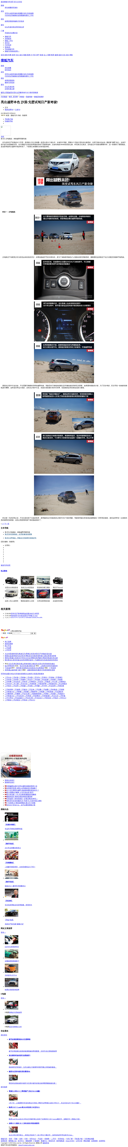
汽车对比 (8, 15)
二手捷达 (24, 689)
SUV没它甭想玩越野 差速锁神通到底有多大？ (22, 790)
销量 (9, 7)
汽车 (34, 55)
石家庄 (17, 664)
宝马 (24, 654)
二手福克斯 (9, 689)
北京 (10, 664)
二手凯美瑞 (49, 691)
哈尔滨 (22, 666)
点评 (22, 27)
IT (31, 55)
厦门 (16, 670)
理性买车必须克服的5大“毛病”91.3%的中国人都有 (24, 801)
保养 (6, 21)
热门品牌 (8, 641)
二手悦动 (24, 700)
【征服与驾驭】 (10, 824)
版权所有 (46, 1143)
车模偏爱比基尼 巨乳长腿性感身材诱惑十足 (21, 786)
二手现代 (43, 677)
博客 (71, 55)
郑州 (18, 668)
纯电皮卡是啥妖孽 (15, 1012)
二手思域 (27, 696)
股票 (28, 55)
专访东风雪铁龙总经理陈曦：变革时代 (18, 905)
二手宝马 (36, 677)
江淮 (15, 658)
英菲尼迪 (16, 660)
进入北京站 (18, 2)
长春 (26, 666)
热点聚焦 (4, 571)
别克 (32, 654)
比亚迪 (10, 656)
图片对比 (11, 674)
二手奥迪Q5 (60, 694)
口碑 (12, 89)
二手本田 (15, 679)
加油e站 (7, 47)
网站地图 (87, 1141)
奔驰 (43, 654)
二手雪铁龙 (32, 681)
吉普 (47, 656)
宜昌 (32, 668)
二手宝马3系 (25, 694)
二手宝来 (31, 689)
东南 (45, 660)
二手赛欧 (45, 694)
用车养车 (4, 1035)
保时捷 (40, 656)
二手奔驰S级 (45, 696)
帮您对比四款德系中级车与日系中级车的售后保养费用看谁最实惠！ (33, 1083)
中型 (13, 92)
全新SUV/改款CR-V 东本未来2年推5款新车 (24, 1123)
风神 (49, 660)
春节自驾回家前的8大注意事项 (19, 1039)
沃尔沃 (26, 658)
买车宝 (7, 43)
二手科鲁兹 (53, 689)
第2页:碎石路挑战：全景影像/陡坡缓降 (18, 534)
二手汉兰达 (54, 696)
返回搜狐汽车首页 (7, 2)
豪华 (21, 92)
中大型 (17, 92)
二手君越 (52, 694)
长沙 (35, 668)
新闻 (2, 5)
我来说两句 (12, 109)
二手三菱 (15, 684)
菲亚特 (30, 660)
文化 (63, 55)
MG (11, 660)
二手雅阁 (17, 694)
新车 (12, 13)
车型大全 (8, 13)
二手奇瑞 (52, 679)
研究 (12, 7)
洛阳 (24, 668)
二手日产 (29, 679)
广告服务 (36, 1141)
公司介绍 (79, 1141)
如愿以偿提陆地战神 (12, 989)
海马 (18, 658)
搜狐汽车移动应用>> (12, 51)
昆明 (46, 670)
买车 (2, 11)
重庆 (39, 670)
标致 (6, 656)
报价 (16, 13)
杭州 (56, 666)
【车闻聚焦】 (9, 862)
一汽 (34, 660)
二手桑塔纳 (9, 694)
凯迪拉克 (51, 658)
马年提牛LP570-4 (11, 975)
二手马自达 (16, 681)
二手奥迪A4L (9, 691)
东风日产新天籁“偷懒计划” (14, 924)
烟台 (53, 664)
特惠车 (26, 15)
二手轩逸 (62, 696)
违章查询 (11, 21)
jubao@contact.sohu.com (26, 1145)
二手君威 (25, 691)
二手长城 (36, 679)
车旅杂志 (8, 33)
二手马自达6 (19, 696)
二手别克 (8, 679)
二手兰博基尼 (62, 684)
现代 (16, 654)
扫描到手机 (9, 121)
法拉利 (22, 660)
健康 (56, 55)
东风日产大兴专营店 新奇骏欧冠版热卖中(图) (26, 618)
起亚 (46, 654)
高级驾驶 (29, 97)
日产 (39, 654)
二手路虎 (47, 681)
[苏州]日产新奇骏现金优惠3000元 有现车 (25, 613)
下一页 (6, 524)
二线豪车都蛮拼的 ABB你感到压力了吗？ (20, 867)
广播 (2, 31)
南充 (35, 670)
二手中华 (43, 686)
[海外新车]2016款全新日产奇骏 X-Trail (24, 615)
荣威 (11, 658)
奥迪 (20, 654)
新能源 (35, 92)
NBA (17, 55)
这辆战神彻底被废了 (12, 961)
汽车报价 (17, 674)
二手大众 (8, 677)
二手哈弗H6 (36, 696)
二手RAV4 (31, 700)
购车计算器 (33, 674)
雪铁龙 (28, 656)
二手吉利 (15, 686)
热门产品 (8, 646)
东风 (35, 658)
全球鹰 (31, 658)
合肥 (38, 668)
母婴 (49, 55)
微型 (2, 92)
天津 (13, 664)
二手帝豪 (36, 686)
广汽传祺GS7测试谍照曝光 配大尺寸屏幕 (20, 803)
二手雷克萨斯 (41, 684)
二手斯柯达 (62, 681)
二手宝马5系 (28, 698)
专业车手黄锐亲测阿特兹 (13, 829)
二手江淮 (54, 681)
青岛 (49, 664)
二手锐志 (55, 698)
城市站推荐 (9, 644)
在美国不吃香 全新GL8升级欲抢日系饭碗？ (21, 788)
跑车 (31, 92)
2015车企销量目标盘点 (13, 848)
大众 (6, 654)
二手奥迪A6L (9, 696)
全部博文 (102, 1141)
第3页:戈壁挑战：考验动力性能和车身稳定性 (20, 538)
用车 (2, 19)
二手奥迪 (22, 677)
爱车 (2, 25)
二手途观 (17, 689)
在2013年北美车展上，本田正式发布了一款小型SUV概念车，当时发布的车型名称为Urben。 (41, 1135)
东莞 (6, 670)
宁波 (6, 668)
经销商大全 (25, 674)
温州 (10, 668)
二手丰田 (29, 677)
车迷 (9, 27)
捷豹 (38, 660)
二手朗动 (8, 700)
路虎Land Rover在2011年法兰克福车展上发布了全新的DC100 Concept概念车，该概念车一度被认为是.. (44, 1119)
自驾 (16, 27)
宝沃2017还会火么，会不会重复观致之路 (20, 805)
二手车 (31, 15)
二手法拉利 (51, 686)
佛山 (10, 670)
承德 (25, 664)
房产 (38, 55)
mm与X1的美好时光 (12, 947)
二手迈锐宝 (16, 700)
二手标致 (59, 679)
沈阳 (30, 666)
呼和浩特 (11, 666)
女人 (45, 55)
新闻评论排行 (9, 782)
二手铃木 (24, 681)
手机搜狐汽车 (9, 49)
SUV (28, 92)
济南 (46, 664)
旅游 (60, 55)
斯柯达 (7, 658)
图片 (22, 13)
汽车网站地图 (89, 1139)
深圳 (54, 668)
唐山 (22, 664)
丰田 (10, 654)
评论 (6, 7)
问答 (12, 27)
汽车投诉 (21, 21)
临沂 (6, 666)
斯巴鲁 (7, 660)
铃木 (23, 656)
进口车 (26, 13)
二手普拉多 (47, 698)
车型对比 (4, 674)
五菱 (56, 658)
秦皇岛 (35, 664)
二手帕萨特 (33, 691)
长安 (32, 656)
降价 (16, 15)
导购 (12, 15)
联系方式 (52, 1141)
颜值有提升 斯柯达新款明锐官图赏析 (19, 796)
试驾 (19, 15)
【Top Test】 (9, 920)
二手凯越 (41, 691)
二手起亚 (15, 677)
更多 (56, 660)
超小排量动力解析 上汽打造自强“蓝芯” (20, 792)
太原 (39, 664)
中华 (22, 658)
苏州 (49, 666)
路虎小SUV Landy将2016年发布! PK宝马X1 (24, 1107)
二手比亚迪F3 (18, 698)
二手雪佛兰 (58, 677)
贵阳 (53, 670)
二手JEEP (8, 684)
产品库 (40, 1139)
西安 (49, 670)
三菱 (44, 656)
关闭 (2, 136)
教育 (52, 55)
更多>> (3, 932)
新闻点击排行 (9, 780)
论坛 (6, 27)
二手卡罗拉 (9, 698)
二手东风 (29, 686)
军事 (9, 55)
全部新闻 (94, 1141)
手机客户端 (9, 119)
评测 (19, 13)
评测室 (21, 97)
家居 (41, 55)
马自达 (19, 656)
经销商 (31, 13)
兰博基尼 (44, 658)
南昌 (42, 668)
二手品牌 (8, 648)
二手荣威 (22, 686)
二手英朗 (61, 689)
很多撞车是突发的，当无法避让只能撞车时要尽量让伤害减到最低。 (33, 1067)
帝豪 (39, 658)
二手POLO (62, 698)
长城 (50, 654)
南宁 (20, 670)
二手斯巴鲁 (60, 686)
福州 (13, 670)
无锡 (52, 666)
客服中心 (44, 1141)
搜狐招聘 (29, 1141)
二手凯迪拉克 (52, 684)
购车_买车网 (13, 97)
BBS (67, 55)
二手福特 (22, 679)
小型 (5, 92)
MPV (25, 92)
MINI (42, 660)
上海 (42, 666)
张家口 (30, 664)
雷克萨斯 (53, 656)
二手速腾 (45, 689)
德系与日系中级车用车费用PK (19, 1071)
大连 (33, 666)
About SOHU (70, 1141)
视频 (22, 15)
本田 (36, 654)
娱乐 (21, 55)
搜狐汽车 (8, 36)
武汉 (28, 668)
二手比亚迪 (44, 679)
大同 (42, 664)
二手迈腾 (38, 689)
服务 (16, 21)
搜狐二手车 (9, 41)
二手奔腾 (8, 681)
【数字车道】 (9, 844)
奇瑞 (15, 656)
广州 (50, 668)
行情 (26, 1139)
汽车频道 (4, 97)
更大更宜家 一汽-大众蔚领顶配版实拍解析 (21, 794)
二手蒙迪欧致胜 (35, 694)
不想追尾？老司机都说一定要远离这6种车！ (22, 799)
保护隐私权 (60, 1141)
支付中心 (21, 1141)
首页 (2, 55)
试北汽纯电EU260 (15, 1027)
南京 (45, 666)
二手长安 (39, 681)
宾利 (52, 660)
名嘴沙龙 (14, 33)
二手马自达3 (37, 698)
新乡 (21, 668)
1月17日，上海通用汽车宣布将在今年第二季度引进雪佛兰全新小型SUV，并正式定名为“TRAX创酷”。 (45, 1103)
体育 (13, 55)
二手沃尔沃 (23, 684)
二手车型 (8, 650)
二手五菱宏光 (58, 691)
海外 (16, 7)
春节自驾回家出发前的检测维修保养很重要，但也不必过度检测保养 (33, 1051)
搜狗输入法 (12, 1141)
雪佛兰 (28, 654)
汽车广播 (69, 1139)
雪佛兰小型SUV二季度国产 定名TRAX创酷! (24, 1091)
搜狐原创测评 (39, 97)
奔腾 (26, 660)
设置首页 (4, 1141)
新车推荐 (4, 1087)
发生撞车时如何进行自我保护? (19, 1055)
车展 (19, 27)
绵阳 (32, 670)
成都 (28, 670)
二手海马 (8, 686)
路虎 (35, 656)
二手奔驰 (50, 677)
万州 (42, 670)
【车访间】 (9, 901)
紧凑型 (9, 92)
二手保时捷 (32, 684)
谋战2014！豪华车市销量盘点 (15, 886)
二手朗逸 (18, 691)
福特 (13, 654)
